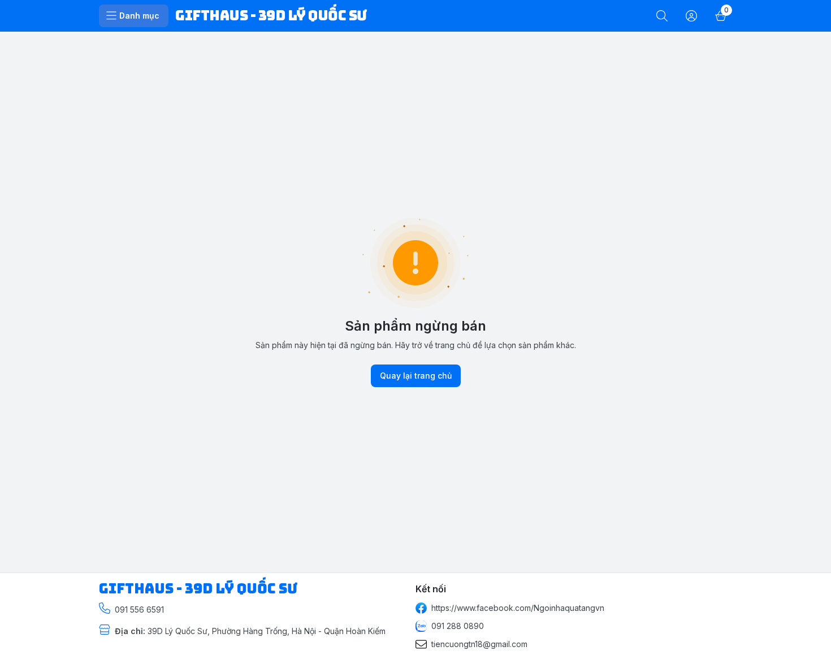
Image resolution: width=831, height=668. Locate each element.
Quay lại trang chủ (416, 375)
